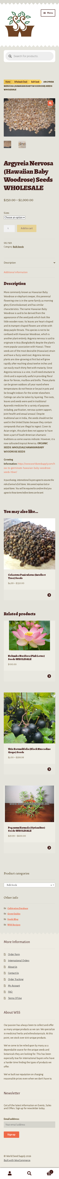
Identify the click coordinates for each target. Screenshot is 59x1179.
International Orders (18, 960)
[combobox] (29, 885)
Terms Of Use (15, 998)
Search (29, 1173)
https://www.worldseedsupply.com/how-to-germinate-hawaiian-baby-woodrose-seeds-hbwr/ (29, 468)
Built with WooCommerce (17, 1160)
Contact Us (13, 973)
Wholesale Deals (20, 82)
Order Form (14, 954)
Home (7, 82)
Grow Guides (13, 913)
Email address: (12, 1119)
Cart (45, 1171)
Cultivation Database (17, 908)
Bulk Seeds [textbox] (28, 885)
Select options (49, 595)
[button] (50, 103)
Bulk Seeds (35, 82)
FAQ (10, 992)
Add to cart (27, 228)
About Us (12, 967)
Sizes (6, 213)
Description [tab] (10, 262)
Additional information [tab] (16, 272)
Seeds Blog (12, 919)
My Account (14, 985)
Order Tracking (15, 979)
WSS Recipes (13, 924)
